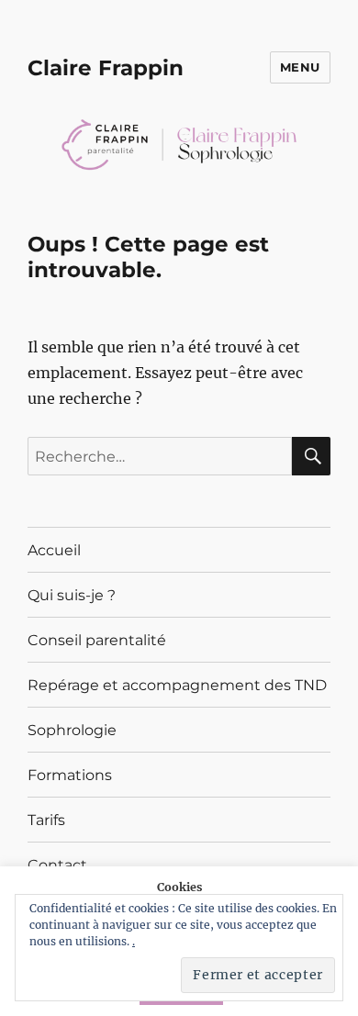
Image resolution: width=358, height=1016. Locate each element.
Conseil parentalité (97, 640)
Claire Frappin (106, 68)
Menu (300, 67)
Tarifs (46, 820)
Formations (70, 775)
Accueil (54, 550)
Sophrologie (72, 730)
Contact (57, 865)
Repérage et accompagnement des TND (177, 685)
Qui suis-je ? (72, 595)
